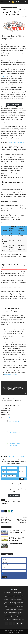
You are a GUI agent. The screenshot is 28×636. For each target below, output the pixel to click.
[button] (2, 2)
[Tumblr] (14, 623)
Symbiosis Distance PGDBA (15, 501)
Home (2, 5)
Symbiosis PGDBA (5, 503)
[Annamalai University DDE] (4, 545)
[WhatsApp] (9, 511)
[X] (5, 511)
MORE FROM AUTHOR (17, 527)
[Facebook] (2, 511)
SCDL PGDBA (7, 500)
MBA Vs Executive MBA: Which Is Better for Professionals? (21, 521)
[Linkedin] (12, 511)
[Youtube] (21, 623)
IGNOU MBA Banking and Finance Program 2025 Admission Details (6, 521)
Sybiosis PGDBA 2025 (5, 501)
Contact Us (21, 630)
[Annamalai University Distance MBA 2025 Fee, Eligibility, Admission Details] (4, 538)
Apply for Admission (14, 495)
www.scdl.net (11, 370)
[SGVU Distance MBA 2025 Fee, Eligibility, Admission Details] (4, 532)
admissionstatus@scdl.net (10, 415)
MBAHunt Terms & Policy (14, 574)
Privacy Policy (15, 630)
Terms (11, 630)
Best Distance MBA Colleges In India (11, 5)
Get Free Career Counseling (14, 104)
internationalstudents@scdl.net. (11, 374)
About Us (7, 630)
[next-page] (4, 550)
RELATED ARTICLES (6, 527)
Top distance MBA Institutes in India (16, 142)
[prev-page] (2, 550)
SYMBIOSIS (15, 7)
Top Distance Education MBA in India (17, 456)
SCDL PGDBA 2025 (15, 500)
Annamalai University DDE (15, 543)
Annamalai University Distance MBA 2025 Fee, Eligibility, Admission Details (17, 538)
